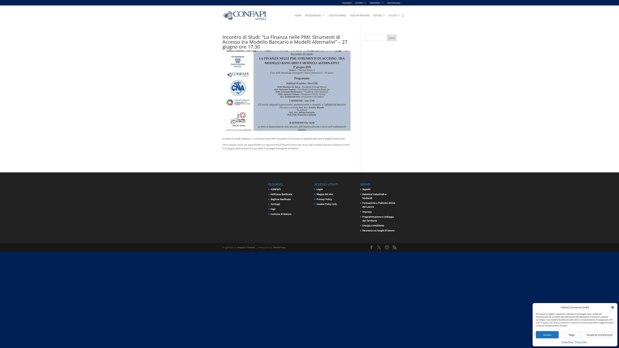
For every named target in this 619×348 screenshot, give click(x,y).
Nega (572, 334)
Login (320, 189)
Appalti (366, 189)
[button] (612, 307)
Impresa (367, 211)
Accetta (547, 334)
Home (298, 15)
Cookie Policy (567, 342)
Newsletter (375, 3)
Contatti (359, 3)
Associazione (313, 15)
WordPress (279, 247)
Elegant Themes (246, 247)
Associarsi (347, 3)
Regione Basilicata (281, 199)
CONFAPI (276, 189)
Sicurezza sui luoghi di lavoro (378, 230)
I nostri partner (359, 15)
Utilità (393, 15)
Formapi (275, 204)
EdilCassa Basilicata (281, 194)
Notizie (377, 15)
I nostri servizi (337, 15)
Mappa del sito (325, 194)
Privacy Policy (581, 342)
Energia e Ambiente (373, 225)
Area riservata (393, 3)
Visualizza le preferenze (599, 334)
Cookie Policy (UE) (327, 204)
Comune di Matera (281, 214)
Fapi (273, 209)
